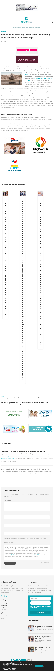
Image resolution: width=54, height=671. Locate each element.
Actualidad (3, 31)
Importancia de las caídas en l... (43, 627)
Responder (14, 461)
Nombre (6, 514)
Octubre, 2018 (3, 41)
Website (6, 530)
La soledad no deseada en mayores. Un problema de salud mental (23, 451)
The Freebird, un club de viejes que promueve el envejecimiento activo (25, 469)
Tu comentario (8, 500)
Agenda (3, 612)
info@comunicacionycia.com (10, 554)
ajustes (14, 669)
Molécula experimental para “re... (43, 637)
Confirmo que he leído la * (40, 607)
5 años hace (3, 477)
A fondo (3, 609)
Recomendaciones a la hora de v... (42, 648)
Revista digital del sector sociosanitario (26, 28)
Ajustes (47, 666)
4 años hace (3, 461)
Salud (2, 618)
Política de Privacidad (38, 554)
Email (5, 522)
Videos (3, 614)
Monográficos (5, 616)
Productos (4, 605)
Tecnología (4, 607)
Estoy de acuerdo (9, 542)
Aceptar (39, 666)
